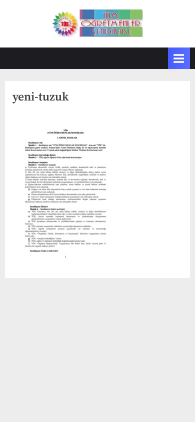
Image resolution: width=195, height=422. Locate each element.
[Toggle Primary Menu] (179, 58)
